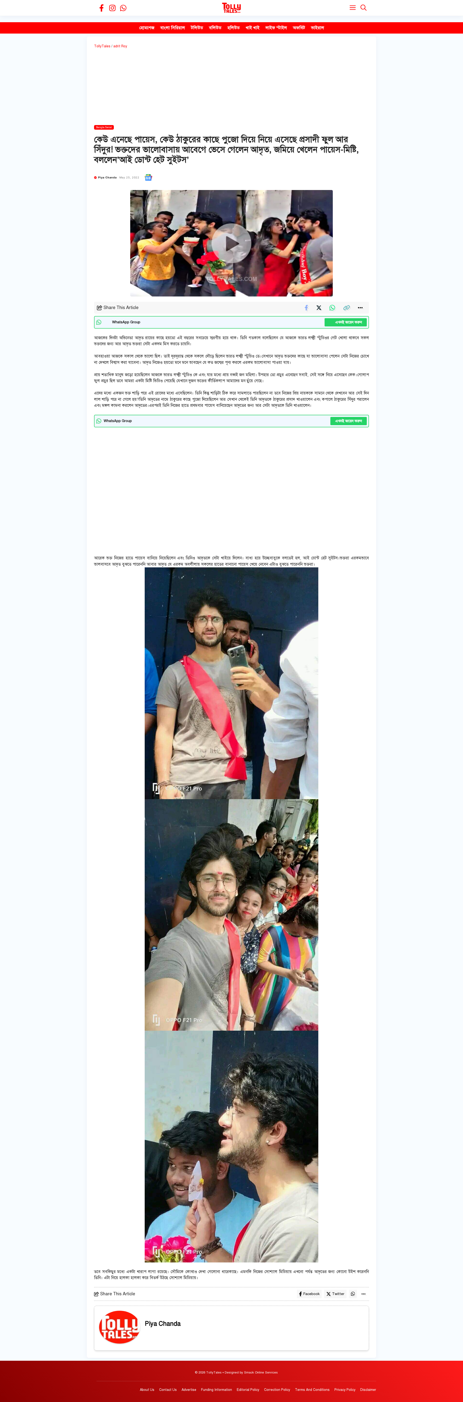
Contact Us (168, 1390)
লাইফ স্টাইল (276, 27)
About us (147, 1390)
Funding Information (216, 1390)
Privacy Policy (344, 1390)
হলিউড (233, 27)
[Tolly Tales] (231, 8)
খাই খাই (252, 27)
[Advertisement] (231, 87)
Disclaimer (368, 1390)
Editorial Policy (248, 1390)
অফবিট (299, 27)
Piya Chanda (107, 177)
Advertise (189, 1390)
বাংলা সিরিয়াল (172, 27)
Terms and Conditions (312, 1390)
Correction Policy (277, 1390)
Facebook (311, 1294)
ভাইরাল (317, 27)
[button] (363, 8)
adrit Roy (120, 46)
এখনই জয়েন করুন (345, 322)
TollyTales (102, 46)
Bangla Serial (104, 127)
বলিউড (215, 27)
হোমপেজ (146, 27)
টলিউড (197, 27)
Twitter (338, 1294)
